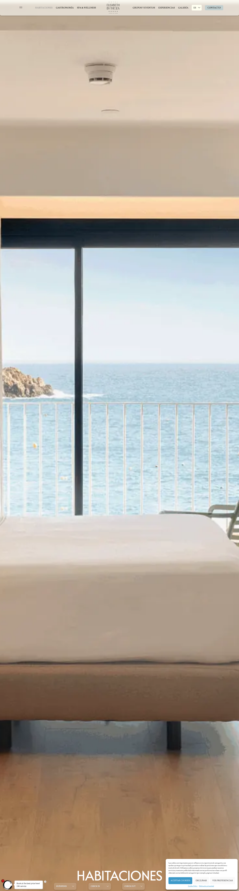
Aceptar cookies (180, 880)
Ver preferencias (222, 880)
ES (194, 7)
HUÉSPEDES (61, 886)
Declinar (201, 880)
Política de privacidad (206, 886)
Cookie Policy (193, 886)
